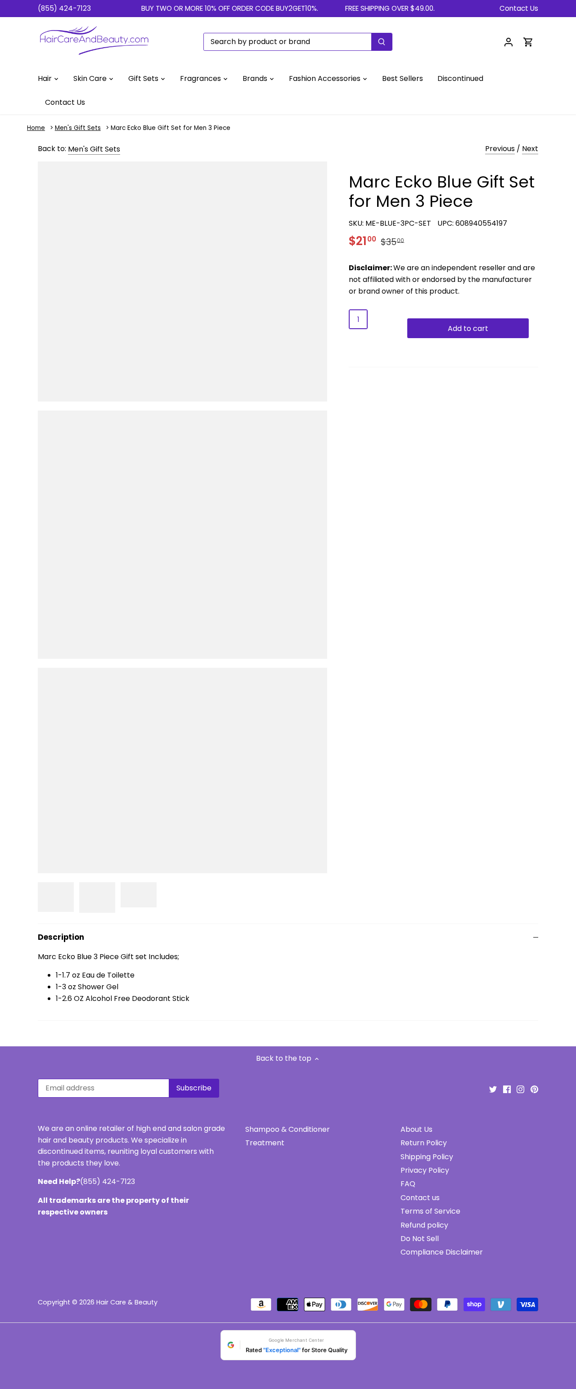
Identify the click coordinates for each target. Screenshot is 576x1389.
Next (530, 148)
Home (36, 128)
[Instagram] (520, 1089)
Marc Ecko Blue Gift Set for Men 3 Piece (170, 128)
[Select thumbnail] (56, 897)
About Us (416, 1129)
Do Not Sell (419, 1238)
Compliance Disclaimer (441, 1252)
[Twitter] (493, 1089)
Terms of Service (430, 1211)
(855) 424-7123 (64, 8)
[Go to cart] (528, 41)
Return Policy (423, 1143)
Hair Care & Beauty (127, 1302)
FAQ (407, 1184)
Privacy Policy (424, 1170)
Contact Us (519, 8)
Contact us (420, 1197)
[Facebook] (507, 1089)
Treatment (264, 1143)
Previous (500, 148)
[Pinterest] (534, 1089)
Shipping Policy (426, 1157)
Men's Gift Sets (78, 128)
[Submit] (381, 41)
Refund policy (424, 1225)
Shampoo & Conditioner (287, 1129)
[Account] (508, 41)
